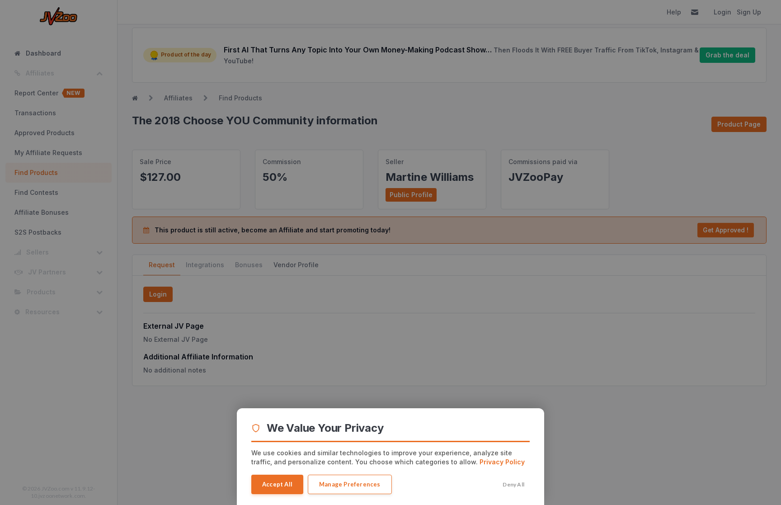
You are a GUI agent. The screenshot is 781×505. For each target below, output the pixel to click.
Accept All (277, 484)
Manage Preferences (350, 484)
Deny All (513, 484)
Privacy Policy (502, 462)
